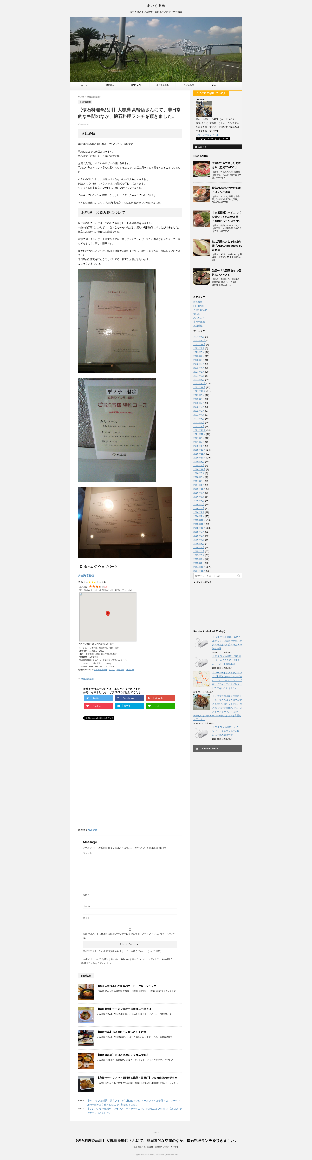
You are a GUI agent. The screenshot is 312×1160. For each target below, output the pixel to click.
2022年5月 (198, 410)
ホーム (84, 85)
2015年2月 (198, 559)
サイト (86, 918)
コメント (87, 853)
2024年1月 (198, 336)
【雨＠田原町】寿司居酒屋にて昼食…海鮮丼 (123, 1054)
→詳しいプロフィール (207, 135)
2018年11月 (199, 469)
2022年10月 (199, 391)
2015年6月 (198, 543)
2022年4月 (198, 414)
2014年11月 (199, 571)
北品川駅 (130, 670)
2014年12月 (199, 567)
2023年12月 (199, 340)
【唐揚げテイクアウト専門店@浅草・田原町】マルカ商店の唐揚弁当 (137, 1077)
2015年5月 (198, 547)
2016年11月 (199, 489)
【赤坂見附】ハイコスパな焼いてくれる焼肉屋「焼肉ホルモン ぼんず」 (226, 216)
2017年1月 (198, 485)
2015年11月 (199, 524)
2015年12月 (199, 520)
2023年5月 (198, 364)
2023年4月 (198, 368)
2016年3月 (198, 508)
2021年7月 (198, 442)
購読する (202, 146)
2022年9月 (198, 395)
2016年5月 (198, 500)
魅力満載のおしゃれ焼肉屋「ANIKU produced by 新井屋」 (227, 245)
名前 (86, 894)
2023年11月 (199, 344)
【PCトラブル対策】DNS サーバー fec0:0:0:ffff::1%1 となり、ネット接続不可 (226, 660)
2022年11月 (199, 387)
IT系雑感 (110, 85)
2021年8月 (198, 438)
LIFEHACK (136, 85)
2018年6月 (198, 473)
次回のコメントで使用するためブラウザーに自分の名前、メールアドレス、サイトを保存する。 (129, 935)
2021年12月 (199, 430)
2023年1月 (198, 379)
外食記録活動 (162, 85)
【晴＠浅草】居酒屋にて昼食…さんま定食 (121, 1031)
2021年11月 (199, 434)
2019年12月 (199, 450)
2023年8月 (198, 352)
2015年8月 (198, 535)
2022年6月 (198, 407)
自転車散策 (188, 85)
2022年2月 (198, 422)
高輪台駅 (120, 670)
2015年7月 (198, 539)
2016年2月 (198, 512)
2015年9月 (198, 532)
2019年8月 (198, 461)
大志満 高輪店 (86, 575)
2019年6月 (198, 465)
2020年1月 (198, 446)
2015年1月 (198, 563)
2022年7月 (198, 403)
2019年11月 (199, 453)
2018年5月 (198, 477)
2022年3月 (198, 418)
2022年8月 (198, 399)
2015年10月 (199, 528)
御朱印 (196, 314)
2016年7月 (198, 492)
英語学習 (197, 325)
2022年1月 (198, 426)
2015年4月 (198, 551)
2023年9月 (198, 348)
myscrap (92, 829)
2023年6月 (198, 360)
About (215, 85)
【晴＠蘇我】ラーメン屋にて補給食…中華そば (124, 1009)
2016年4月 (198, 504)
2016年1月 (198, 516)
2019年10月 (199, 457)
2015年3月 (198, 555)
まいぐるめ (156, 5)
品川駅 (112, 670)
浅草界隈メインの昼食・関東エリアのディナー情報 (156, 1147)
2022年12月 (199, 383)
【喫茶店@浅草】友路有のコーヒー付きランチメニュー (129, 986)
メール (87, 906)
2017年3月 (198, 481)
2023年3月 (198, 371)
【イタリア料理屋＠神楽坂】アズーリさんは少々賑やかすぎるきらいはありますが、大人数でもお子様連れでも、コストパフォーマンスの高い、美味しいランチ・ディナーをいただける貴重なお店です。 (217, 708)
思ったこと (199, 317)
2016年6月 (198, 496)
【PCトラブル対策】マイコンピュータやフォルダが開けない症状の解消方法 (227, 731)
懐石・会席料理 (100, 670)
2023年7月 (198, 356)
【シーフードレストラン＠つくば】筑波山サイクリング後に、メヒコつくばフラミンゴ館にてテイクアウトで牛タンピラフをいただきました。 (227, 680)
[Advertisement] (105, 753)
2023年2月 (198, 375)
